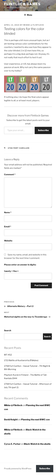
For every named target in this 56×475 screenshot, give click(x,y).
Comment (9, 174)
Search (7, 330)
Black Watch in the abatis (37, 444)
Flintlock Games (22, 4)
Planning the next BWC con (35, 419)
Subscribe (43, 130)
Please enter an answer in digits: (20, 264)
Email (7, 226)
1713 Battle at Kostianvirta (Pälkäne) (21, 360)
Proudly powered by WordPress (17, 468)
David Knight (11, 419)
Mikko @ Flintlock (33, 25)
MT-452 (8, 355)
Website (8, 240)
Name (7, 212)
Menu (29, 15)
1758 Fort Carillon (18, 148)
